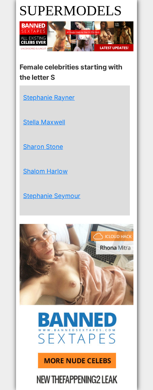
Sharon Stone (43, 146)
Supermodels (70, 10)
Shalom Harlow (45, 171)
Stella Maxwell (44, 122)
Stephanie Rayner (49, 97)
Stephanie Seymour (51, 195)
